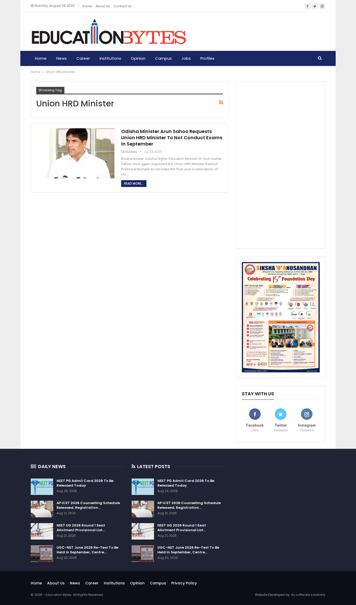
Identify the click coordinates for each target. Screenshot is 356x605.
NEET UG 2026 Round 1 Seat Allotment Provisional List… (81, 528)
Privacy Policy (184, 583)
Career (83, 58)
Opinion (138, 58)
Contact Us (123, 6)
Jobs (186, 58)
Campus (163, 58)
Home (87, 6)
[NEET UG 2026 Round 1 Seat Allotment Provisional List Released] (42, 531)
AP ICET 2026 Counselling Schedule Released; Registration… (88, 505)
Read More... (134, 183)
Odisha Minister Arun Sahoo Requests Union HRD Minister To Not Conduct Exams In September (171, 137)
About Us (56, 583)
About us (103, 6)
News (61, 58)
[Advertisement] (281, 165)
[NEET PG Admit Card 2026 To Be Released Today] (42, 487)
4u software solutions (308, 594)
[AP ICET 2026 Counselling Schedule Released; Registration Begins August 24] (42, 509)
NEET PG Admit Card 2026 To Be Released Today (85, 483)
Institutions (110, 58)
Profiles (207, 58)
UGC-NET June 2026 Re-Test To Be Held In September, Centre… (87, 550)
